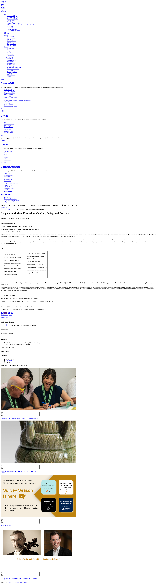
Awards (9, 52)
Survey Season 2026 (6, 525)
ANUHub (22, 205)
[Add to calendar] (6, 325)
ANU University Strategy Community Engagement (20, 24)
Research (6, 33)
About (5, 14)
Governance (10, 26)
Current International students (11, 200)
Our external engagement (13, 30)
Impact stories (10, 39)
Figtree (75, 205)
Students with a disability (10, 199)
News (8, 51)
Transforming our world (53, 138)
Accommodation (11, 60)
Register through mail (6, 315)
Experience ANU (8, 209)
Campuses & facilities (12, 19)
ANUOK (66, 205)
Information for (11, 75)
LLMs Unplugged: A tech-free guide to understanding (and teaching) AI (19, 418)
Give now (3, 135)
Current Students (8, 57)
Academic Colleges (12, 16)
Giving (6, 35)
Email (4, 205)
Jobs (2, 10)
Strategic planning (12, 20)
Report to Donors (11, 41)
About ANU (7, 83)
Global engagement (12, 22)
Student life (10, 58)
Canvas (13, 205)
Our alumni (10, 54)
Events (2, 3)
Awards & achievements (13, 23)
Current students (10, 166)
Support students (11, 44)
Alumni (6, 47)
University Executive (12, 17)
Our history (10, 27)
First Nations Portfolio (20, 138)
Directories (3, 11)
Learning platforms (12, 72)
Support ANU (10, 42)
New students (7, 197)
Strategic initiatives (12, 29)
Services (3, 7)
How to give (10, 36)
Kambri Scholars (11, 45)
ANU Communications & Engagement (18, 582)
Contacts (9, 73)
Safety (2, 4)
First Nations (7, 76)
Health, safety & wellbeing (14, 67)
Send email (9, 360)
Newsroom (3, 1)
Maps (2, 5)
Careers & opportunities (13, 69)
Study (5, 32)
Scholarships (10, 61)
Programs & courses (45, 205)
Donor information (12, 38)
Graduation (10, 70)
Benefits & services (12, 48)
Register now (4, 317)
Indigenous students (9, 202)
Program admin (11, 63)
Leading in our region (36, 138)
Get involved (10, 55)
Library (2, 8)
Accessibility (10, 66)
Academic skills (11, 64)
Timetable (32, 205)
